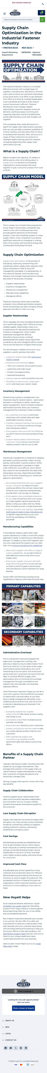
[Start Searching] (42, 19)
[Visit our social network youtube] (11, 1048)
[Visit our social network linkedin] (26, 1048)
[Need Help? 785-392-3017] (43, 4)
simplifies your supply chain (15, 906)
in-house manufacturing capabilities (27, 545)
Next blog (27, 48)
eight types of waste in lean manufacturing (24, 512)
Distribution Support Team (14, 934)
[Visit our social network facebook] (5, 1048)
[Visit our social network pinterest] (21, 1048)
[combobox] (23, 19)
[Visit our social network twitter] (16, 1048)
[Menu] (4, 13)
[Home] (15, 12)
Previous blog (10, 48)
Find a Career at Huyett (23, 1008)
